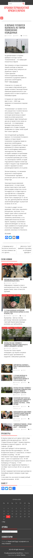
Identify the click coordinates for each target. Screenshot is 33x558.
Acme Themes (21, 555)
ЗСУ (15, 295)
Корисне (16, 264)
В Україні (10, 295)
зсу (22, 316)
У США (20, 328)
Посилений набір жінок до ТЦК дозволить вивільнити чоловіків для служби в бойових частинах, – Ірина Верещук (22, 401)
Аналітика (10, 264)
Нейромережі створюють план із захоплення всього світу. (14, 280)
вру (31, 429)
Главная (3, 446)
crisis (15, 283)
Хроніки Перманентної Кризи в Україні (16, 9)
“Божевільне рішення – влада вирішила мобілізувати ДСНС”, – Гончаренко (22, 425)
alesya (16, 35)
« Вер (3, 522)
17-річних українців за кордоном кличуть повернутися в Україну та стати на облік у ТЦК (16, 311)
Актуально (4, 264)
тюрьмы (24, 35)
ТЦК (25, 316)
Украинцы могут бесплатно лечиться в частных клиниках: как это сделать (9, 249)
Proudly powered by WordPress (13, 553)
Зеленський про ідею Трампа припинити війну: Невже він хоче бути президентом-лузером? (22, 414)
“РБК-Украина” (13, 82)
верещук (15, 408)
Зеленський (16, 420)
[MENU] (1, 18)
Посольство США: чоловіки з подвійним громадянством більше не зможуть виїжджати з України (16, 344)
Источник (8, 233)
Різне (20, 264)
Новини (18, 295)
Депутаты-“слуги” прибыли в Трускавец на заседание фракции (24, 249)
